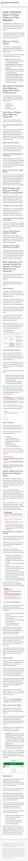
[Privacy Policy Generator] (10, 3)
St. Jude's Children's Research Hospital (12, 405)
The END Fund (18, 502)
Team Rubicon (13, 691)
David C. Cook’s (18, 323)
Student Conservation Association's (11, 450)
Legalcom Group (11, 846)
